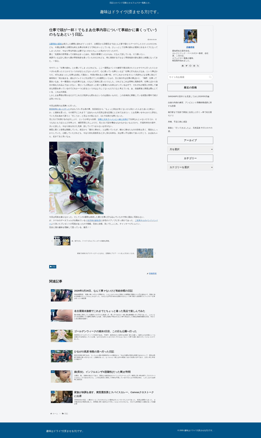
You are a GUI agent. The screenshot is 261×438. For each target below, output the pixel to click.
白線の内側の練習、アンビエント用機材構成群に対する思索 (190, 104)
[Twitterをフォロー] (186, 65)
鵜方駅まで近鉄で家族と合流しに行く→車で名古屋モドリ (190, 114)
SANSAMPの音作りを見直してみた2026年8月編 (188, 96)
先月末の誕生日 (94, 220)
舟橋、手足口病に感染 (177, 122)
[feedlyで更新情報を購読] (194, 65)
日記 (53, 267)
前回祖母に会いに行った (59, 109)
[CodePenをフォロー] (190, 65)
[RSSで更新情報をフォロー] (198, 65)
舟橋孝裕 (190, 47)
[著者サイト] (182, 65)
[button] (210, 77)
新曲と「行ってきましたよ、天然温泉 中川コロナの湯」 (190, 129)
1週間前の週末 (55, 44)
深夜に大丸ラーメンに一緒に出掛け (113, 119)
